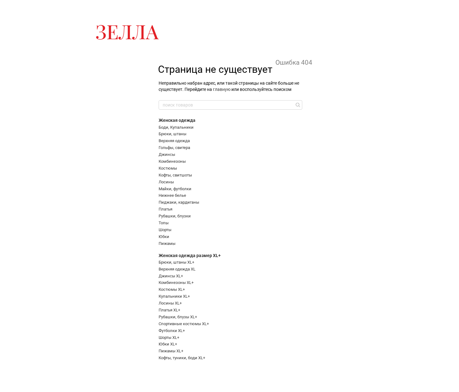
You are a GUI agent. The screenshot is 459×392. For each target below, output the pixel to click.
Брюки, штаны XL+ (176, 262)
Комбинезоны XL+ (176, 282)
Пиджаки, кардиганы (179, 202)
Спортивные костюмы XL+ (184, 323)
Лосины (166, 182)
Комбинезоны (172, 161)
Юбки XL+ (168, 344)
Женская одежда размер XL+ (190, 255)
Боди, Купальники (176, 127)
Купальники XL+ (174, 296)
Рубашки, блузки (175, 216)
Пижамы (167, 243)
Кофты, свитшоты (175, 175)
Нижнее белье (172, 195)
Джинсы (167, 154)
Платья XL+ (169, 310)
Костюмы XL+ (172, 289)
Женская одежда (177, 120)
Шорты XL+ (169, 337)
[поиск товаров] (297, 105)
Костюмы (168, 168)
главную (221, 89)
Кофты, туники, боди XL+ (182, 357)
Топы (164, 223)
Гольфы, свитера (174, 147)
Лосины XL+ (170, 303)
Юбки (164, 236)
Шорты (165, 229)
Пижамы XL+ (171, 351)
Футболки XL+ (172, 330)
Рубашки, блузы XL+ (178, 317)
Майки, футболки (175, 188)
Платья (165, 209)
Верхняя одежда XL (177, 269)
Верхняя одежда (174, 140)
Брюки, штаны (172, 133)
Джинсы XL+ (171, 276)
